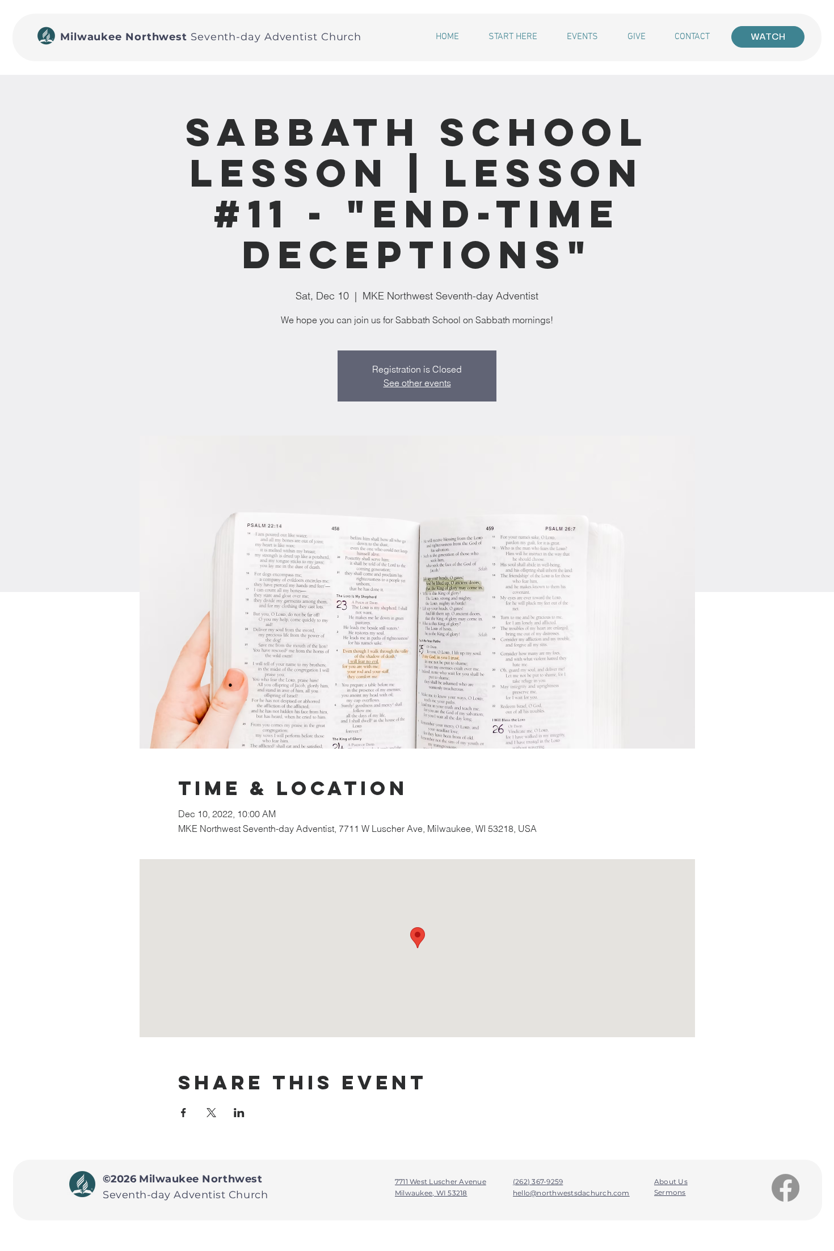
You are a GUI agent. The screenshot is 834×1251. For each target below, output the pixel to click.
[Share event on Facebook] (183, 1112)
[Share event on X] (211, 1112)
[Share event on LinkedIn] (239, 1112)
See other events (417, 382)
